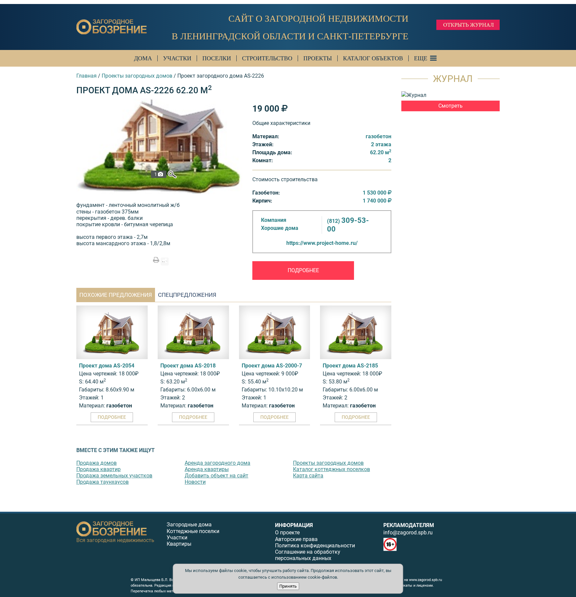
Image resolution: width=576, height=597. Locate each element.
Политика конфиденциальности (315, 545)
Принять (288, 586)
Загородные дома (189, 524)
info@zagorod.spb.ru (408, 532)
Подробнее (303, 270)
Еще (420, 58)
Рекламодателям (408, 525)
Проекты (317, 58)
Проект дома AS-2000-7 (272, 365)
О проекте (287, 532)
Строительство (267, 58)
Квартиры (179, 544)
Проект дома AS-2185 (350, 365)
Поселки (216, 58)
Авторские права (296, 539)
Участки (177, 58)
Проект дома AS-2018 (188, 365)
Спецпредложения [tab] (187, 295)
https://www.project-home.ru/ (322, 243)
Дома (143, 58)
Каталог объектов (373, 58)
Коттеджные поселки (193, 531)
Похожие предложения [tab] (115, 295)
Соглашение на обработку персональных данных (307, 555)
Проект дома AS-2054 (106, 365)
